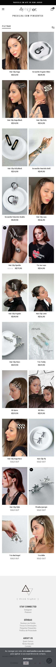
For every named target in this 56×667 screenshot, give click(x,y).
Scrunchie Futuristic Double (15, 217)
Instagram (28, 610)
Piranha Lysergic (41, 507)
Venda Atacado (28, 644)
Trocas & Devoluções (28, 625)
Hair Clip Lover (41, 314)
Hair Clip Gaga (15, 72)
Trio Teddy (41, 362)
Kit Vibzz (41, 410)
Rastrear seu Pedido (28, 623)
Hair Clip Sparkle (15, 265)
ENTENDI (28, 659)
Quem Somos (28, 641)
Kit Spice (14, 410)
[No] (26, 663)
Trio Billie (41, 555)
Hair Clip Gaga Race (14, 459)
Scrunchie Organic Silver (41, 72)
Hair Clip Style (15, 507)
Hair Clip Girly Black (15, 168)
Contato (28, 646)
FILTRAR (6, 26)
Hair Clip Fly (41, 459)
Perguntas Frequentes (28, 628)
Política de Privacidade (28, 630)
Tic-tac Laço (41, 265)
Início (3, 24)
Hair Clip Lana (41, 217)
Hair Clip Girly (41, 120)
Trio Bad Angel (14, 555)
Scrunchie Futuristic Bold (41, 168)
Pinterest (28, 612)
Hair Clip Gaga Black (14, 120)
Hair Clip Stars (15, 362)
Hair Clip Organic (15, 314)
